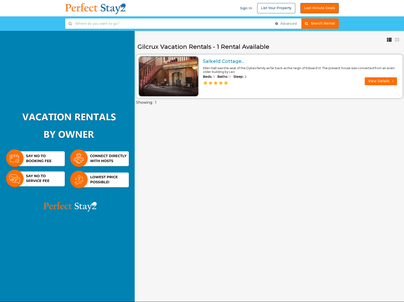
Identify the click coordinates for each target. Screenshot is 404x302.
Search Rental (325, 23)
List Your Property (276, 8)
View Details (379, 81)
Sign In (246, 8)
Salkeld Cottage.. (223, 61)
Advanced (288, 23)
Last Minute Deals (319, 8)
